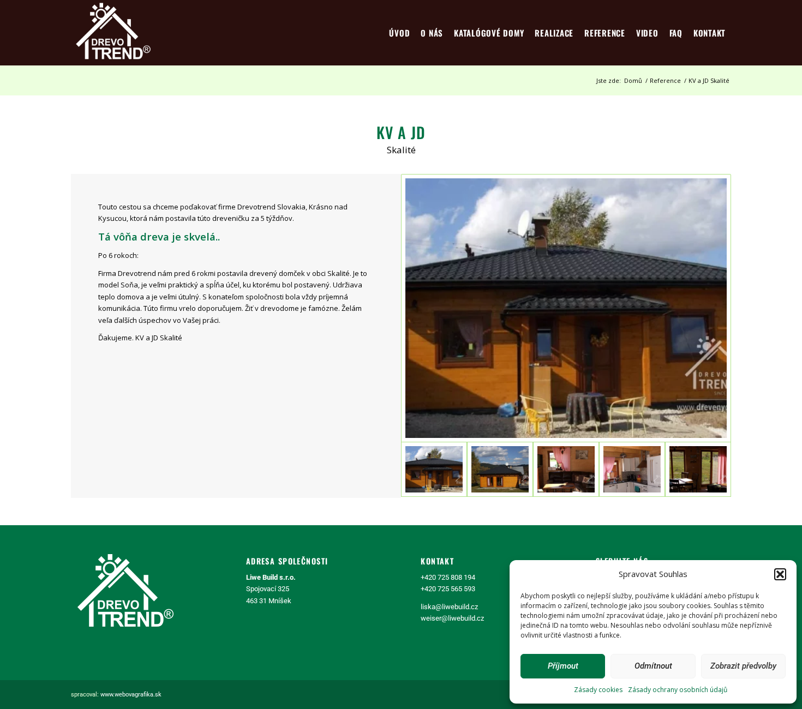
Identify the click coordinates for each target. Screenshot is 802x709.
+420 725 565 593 (448, 589)
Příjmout (563, 666)
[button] (780, 574)
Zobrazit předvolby (743, 666)
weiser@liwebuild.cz (452, 618)
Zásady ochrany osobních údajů (677, 689)
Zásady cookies (598, 689)
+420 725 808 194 (448, 577)
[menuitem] (399, 32)
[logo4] (113, 32)
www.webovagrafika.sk (130, 694)
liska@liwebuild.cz (449, 607)
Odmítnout (653, 666)
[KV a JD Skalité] (566, 308)
